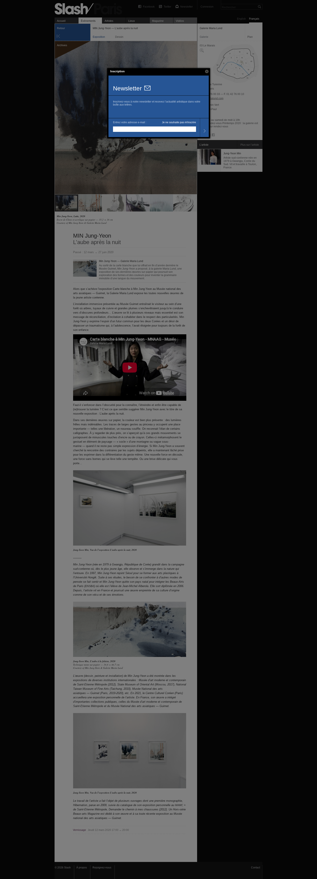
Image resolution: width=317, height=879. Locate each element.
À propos (81, 867)
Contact (255, 867)
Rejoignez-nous (102, 867)
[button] (207, 71)
